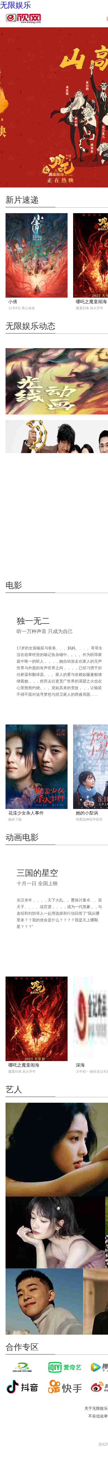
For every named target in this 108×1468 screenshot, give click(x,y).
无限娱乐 (15, 5)
